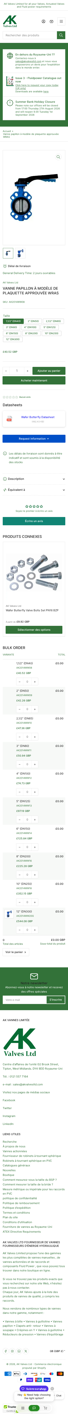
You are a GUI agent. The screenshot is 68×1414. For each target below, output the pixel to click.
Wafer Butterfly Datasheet (37, 417)
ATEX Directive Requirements (22, 1231)
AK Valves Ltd (10, 282)
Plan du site (10, 1217)
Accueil (7, 131)
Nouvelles (9, 1170)
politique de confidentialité (20, 1198)
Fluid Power (26, 1266)
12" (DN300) (13, 339)
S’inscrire (56, 999)
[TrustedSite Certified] (13, 1408)
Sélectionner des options (34, 629)
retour (37, 1325)
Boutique (8, 1175)
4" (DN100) (30, 327)
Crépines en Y (26, 1330)
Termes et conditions (16, 1212)
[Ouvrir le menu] (61, 21)
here (46, 91)
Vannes (57, 1321)
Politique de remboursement (21, 1203)
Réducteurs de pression (18, 1334)
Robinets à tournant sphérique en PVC (27, 1160)
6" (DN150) (12, 333)
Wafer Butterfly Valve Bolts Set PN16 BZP (32, 610)
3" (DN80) (11, 327)
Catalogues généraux (16, 1165)
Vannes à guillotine (38, 1321)
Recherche (10, 1141)
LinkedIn (8, 1124)
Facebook (9, 1100)
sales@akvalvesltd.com (28, 61)
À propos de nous (14, 1146)
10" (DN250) (51, 333)
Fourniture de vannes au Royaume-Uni (27, 1226)
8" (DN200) (31, 333)
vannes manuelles (43, 1257)
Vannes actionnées (15, 1151)
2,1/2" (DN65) (53, 321)
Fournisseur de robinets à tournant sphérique (32, 1156)
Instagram (9, 1116)
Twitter (7, 1108)
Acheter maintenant (34, 380)
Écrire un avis (34, 521)
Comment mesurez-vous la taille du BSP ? (30, 1179)
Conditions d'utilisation (17, 1222)
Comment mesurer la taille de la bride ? (28, 1184)
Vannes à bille (14, 1321)
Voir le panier (14, 952)
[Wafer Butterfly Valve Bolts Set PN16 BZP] (34, 573)
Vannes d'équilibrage (49, 1334)
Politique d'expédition (17, 1207)
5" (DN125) (50, 327)
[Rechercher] (61, 35)
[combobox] (34, 35)
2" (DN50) (33, 321)
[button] (10, 397)
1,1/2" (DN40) (13, 321)
